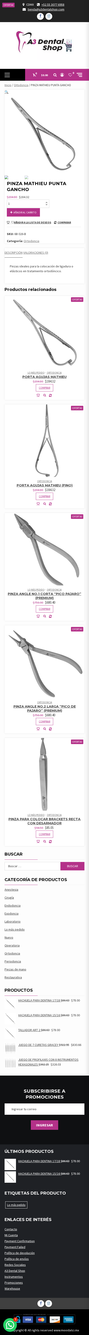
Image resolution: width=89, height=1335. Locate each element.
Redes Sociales (15, 1265)
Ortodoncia (21, 85)
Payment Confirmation (20, 1241)
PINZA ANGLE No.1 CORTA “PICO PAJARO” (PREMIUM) (44, 596)
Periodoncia (13, 961)
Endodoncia (13, 905)
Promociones (14, 1283)
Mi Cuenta (11, 1235)
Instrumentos (14, 1277)
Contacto (11, 1229)
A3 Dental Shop (15, 1271)
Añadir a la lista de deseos (32, 222)
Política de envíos (17, 1259)
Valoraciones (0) (35, 253)
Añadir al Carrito (25, 212)
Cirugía (9, 897)
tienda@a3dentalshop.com (46, 9)
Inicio (8, 85)
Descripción (14, 253)
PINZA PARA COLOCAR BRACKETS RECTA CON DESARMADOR (44, 821)
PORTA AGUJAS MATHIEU (44, 377)
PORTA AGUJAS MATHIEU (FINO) (45, 485)
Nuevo (9, 937)
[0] (70, 74)
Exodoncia (11, 913)
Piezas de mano (15, 969)
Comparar (64, 222)
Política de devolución (20, 1253)
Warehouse (12, 1288)
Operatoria (12, 945)
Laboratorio (13, 921)
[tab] (14, 253)
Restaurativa (13, 977)
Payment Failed (15, 1247)
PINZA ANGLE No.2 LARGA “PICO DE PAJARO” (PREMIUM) (44, 708)
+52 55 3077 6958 (53, 5)
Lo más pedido (36, 372)
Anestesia (11, 889)
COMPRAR (44, 387)
